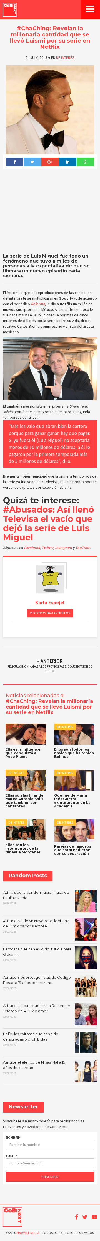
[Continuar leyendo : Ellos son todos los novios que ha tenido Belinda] (74, 734)
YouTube (83, 547)
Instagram (64, 547)
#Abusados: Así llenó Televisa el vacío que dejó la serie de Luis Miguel (48, 523)
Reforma (38, 303)
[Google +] (50, 162)
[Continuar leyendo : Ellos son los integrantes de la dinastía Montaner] (26, 829)
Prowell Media (27, 1233)
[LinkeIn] (68, 162)
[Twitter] (32, 162)
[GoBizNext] (10, 10)
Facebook (32, 547)
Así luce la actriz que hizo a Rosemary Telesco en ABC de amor (36, 1010)
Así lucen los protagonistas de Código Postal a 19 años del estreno (37, 982)
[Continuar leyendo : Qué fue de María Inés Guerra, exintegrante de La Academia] (74, 780)
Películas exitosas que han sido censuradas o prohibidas (30, 1039)
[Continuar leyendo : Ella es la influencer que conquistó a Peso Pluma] (26, 734)
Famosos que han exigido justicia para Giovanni (37, 954)
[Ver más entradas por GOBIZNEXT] (50, 579)
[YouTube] (94, 1217)
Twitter (47, 547)
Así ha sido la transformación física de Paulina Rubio (36, 897)
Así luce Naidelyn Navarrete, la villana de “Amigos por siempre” (36, 926)
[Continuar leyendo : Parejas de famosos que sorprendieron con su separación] (74, 830)
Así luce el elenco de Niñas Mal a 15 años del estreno (34, 1067)
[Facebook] (15, 162)
